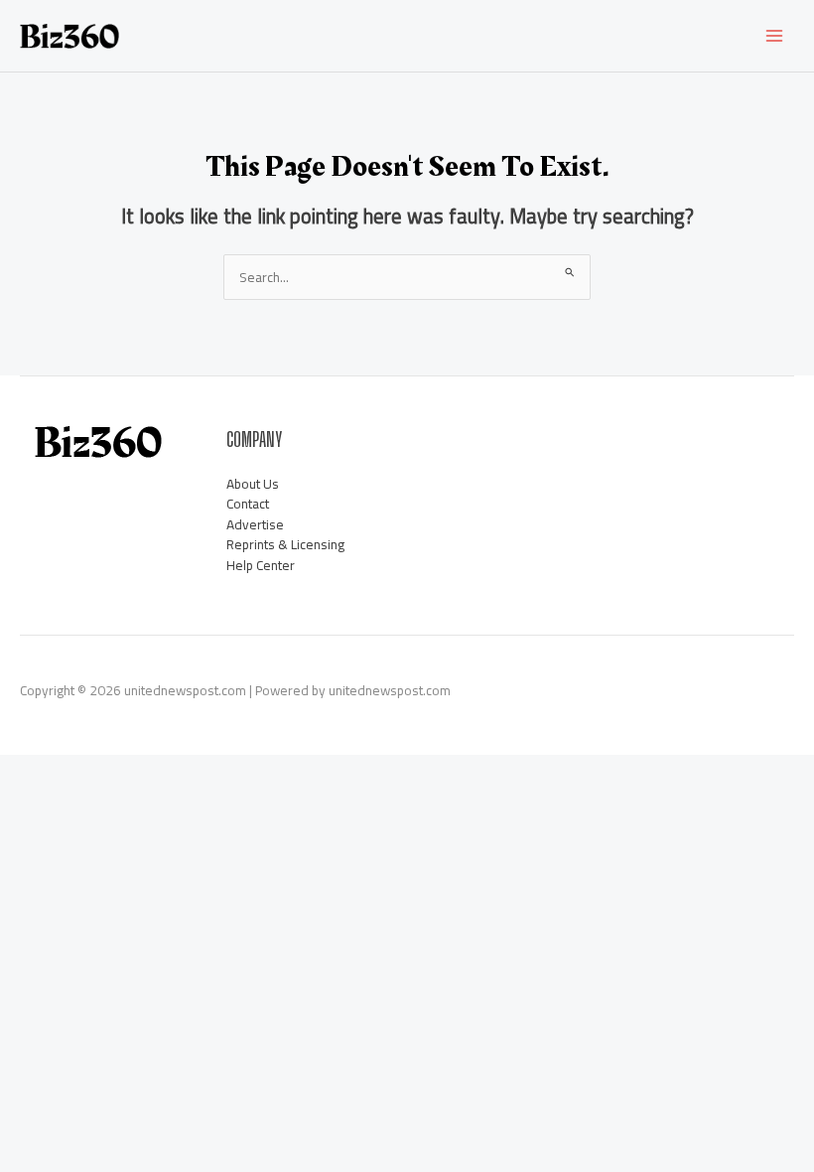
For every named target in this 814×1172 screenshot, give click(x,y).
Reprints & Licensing (285, 544)
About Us (252, 484)
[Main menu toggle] (774, 36)
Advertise (255, 524)
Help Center (260, 565)
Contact (247, 503)
